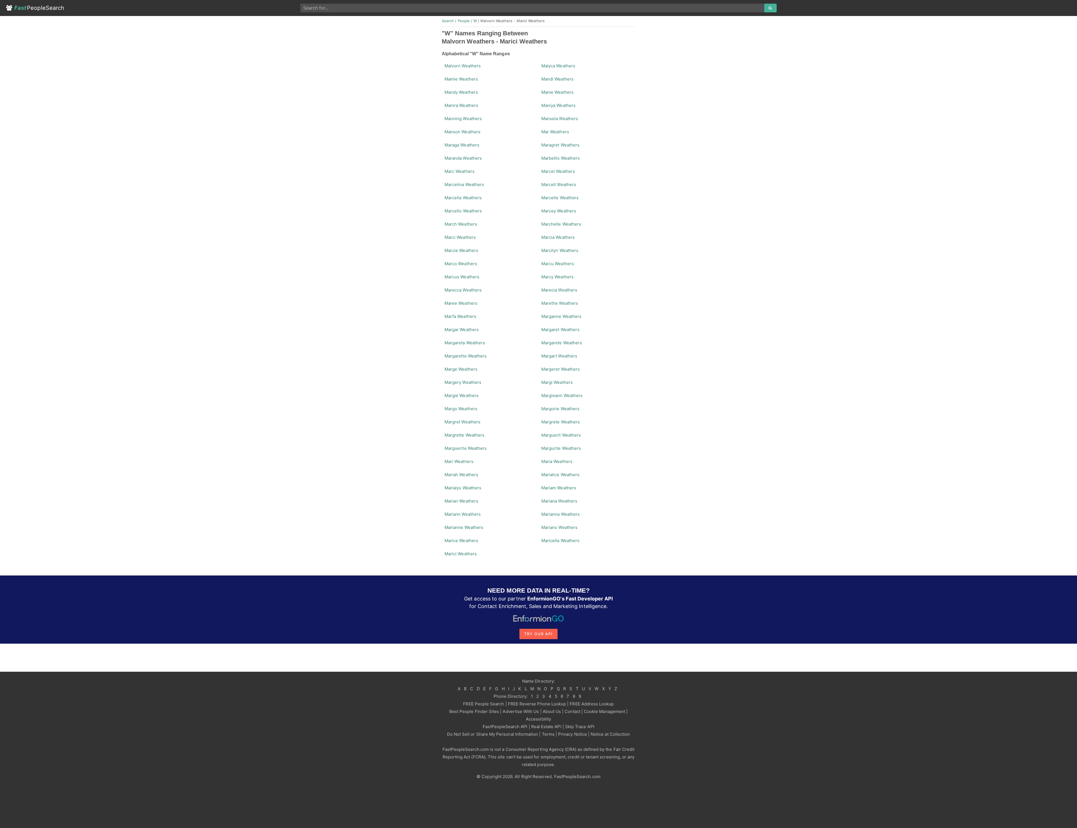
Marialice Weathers (560, 474)
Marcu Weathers (557, 263)
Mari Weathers (459, 461)
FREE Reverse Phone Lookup (537, 704)
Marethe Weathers (559, 303)
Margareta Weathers (465, 342)
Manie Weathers (557, 92)
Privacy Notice (572, 734)
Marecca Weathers (463, 290)
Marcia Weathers (558, 237)
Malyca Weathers (558, 65)
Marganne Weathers (561, 316)
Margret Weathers (462, 422)
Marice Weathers (461, 540)
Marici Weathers (461, 553)
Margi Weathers (557, 382)
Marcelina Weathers (464, 184)
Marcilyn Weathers (559, 250)
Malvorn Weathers (463, 65)
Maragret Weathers (560, 145)
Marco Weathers (461, 263)
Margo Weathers (461, 408)
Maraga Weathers (462, 145)
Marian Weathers (461, 501)
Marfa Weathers (460, 316)
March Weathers (461, 224)
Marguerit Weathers (561, 435)
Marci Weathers (460, 237)
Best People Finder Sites (474, 711)
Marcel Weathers (558, 171)
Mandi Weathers (557, 79)
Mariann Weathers (463, 514)
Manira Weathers (461, 105)
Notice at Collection (610, 734)
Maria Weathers (556, 461)
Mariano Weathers (559, 527)
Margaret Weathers (560, 329)
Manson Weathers (462, 131)
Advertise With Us (521, 711)
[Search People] (770, 8)
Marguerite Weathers (466, 448)
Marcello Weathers (463, 211)
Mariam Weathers (558, 487)
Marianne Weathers (464, 527)
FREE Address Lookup (592, 704)
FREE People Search (483, 704)
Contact (572, 711)
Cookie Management (604, 711)
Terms (548, 734)
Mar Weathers (555, 131)
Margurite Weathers (561, 448)
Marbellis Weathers (560, 158)
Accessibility (538, 719)
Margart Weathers (559, 356)
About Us (552, 711)
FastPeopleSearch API (505, 726)
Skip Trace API (579, 726)
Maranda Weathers (463, 158)
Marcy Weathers (557, 276)
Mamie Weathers (461, 79)
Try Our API (538, 634)
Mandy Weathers (461, 92)
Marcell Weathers (558, 184)
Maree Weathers (461, 303)
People (464, 21)
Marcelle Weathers (560, 197)
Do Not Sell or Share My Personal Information (492, 734)
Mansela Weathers (559, 118)
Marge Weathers (461, 369)
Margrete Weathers (560, 422)
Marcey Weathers (558, 211)
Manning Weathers (463, 118)
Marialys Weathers (463, 487)
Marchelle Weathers (561, 224)
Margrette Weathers (464, 435)
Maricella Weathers (560, 540)
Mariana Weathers (559, 501)
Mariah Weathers (461, 474)
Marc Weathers (460, 171)
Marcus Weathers (462, 276)
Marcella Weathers (463, 197)
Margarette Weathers (466, 356)
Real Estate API (546, 726)
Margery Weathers (463, 382)
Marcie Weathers (461, 250)
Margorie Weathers (560, 408)
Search (448, 21)
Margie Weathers (461, 395)
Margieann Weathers (562, 395)
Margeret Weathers (560, 369)
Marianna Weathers (560, 514)
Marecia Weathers (559, 290)
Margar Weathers (462, 329)
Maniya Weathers (558, 105)
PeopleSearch (39, 7)
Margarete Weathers (561, 342)
